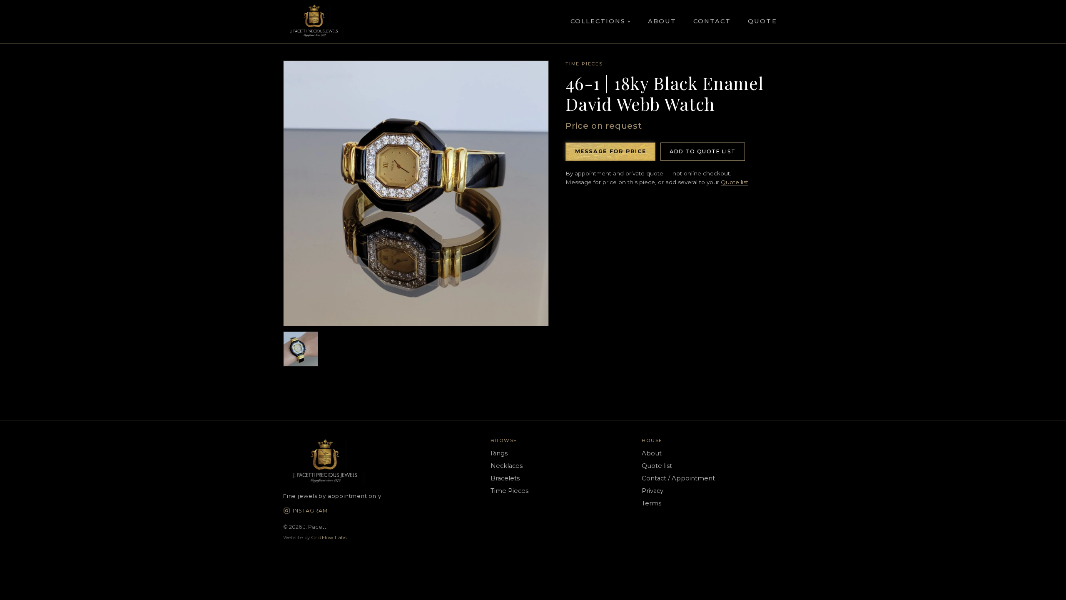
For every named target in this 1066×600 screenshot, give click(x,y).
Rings (499, 453)
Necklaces (507, 466)
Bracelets (505, 478)
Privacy (652, 491)
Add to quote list (702, 151)
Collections (600, 21)
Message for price (610, 151)
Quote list (734, 182)
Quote (762, 21)
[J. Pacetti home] (314, 21)
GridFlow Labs (328, 537)
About (662, 21)
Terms (651, 503)
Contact (712, 21)
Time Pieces (584, 64)
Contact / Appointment (678, 478)
